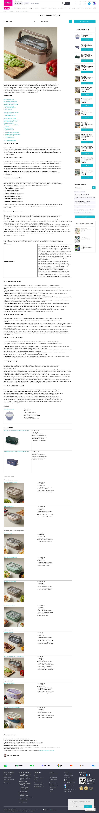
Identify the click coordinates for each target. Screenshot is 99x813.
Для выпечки (71, 8)
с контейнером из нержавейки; (12, 134)
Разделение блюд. (9, 106)
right (94, 7)
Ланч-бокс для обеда (9, 683)
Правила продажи (53, 782)
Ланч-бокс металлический (10, 557)
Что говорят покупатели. (10, 140)
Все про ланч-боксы (85, 238)
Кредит (35, 779)
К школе (6, 8)
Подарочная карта (38, 784)
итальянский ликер (89, 209)
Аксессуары (88, 8)
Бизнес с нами (52, 781)
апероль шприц (77, 212)
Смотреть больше (23, 802)
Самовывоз (6, 781)
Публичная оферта (53, 787)
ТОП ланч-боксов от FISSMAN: (11, 124)
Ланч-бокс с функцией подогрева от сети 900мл (86, 45)
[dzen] (89, 775)
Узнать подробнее (74, 806)
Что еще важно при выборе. (11, 121)
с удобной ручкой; (9, 135)
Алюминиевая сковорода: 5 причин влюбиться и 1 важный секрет (82, 202)
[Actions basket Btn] (85, 4)
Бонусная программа (38, 777)
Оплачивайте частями (39, 786)
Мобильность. (8, 109)
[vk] (80, 775)
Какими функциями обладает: (11, 104)
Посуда (30, 8)
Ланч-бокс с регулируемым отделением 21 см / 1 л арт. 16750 (87, 77)
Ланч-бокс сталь (8, 533)
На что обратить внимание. (10, 101)
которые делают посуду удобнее (81, 194)
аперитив (82, 209)
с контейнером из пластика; (12, 132)
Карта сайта (67, 791)
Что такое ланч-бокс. (9, 99)
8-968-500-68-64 (23, 791)
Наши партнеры (37, 788)
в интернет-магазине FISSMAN (46, 750)
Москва (76, 0)
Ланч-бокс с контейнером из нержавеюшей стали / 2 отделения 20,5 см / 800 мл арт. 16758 (87, 171)
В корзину (87, 39)
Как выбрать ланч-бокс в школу (86, 248)
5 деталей (83, 191)
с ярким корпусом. (9, 137)
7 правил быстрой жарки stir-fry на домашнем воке (84, 198)
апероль (76, 209)
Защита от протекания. (10, 107)
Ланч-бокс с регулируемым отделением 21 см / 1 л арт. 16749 (87, 66)
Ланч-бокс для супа (9, 409)
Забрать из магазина (18, 0)
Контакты (36, 774)
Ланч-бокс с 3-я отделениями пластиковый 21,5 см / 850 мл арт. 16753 (87, 111)
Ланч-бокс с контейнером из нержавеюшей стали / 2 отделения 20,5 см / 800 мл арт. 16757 (87, 159)
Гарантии (36, 775)
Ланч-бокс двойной (9, 506)
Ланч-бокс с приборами (10, 581)
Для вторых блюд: (9, 129)
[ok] (83, 775)
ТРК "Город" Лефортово (25, 774)
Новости (51, 775)
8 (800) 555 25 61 (83, 0)
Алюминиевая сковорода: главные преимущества (82, 206)
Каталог (19, 3)
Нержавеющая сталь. (10, 115)
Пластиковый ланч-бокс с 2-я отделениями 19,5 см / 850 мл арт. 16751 (86, 88)
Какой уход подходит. (9, 123)
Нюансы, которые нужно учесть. (12, 120)
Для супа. (7, 126)
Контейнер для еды (8, 632)
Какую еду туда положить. (10, 102)
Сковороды (37, 8)
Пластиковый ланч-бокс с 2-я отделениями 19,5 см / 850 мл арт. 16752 (86, 100)
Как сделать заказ (8, 775)
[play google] (53, 810)
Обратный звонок (69, 779)
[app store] (45, 810)
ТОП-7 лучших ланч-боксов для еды (87, 230)
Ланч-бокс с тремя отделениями (12, 707)
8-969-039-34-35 (23, 799)
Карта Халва (37, 781)
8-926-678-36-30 (23, 781)
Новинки (24, 8)
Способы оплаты (7, 777)
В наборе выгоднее (15, 8)
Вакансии (51, 789)
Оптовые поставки (53, 779)
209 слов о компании (53, 774)
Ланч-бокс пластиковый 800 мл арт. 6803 (86, 35)
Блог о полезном (53, 777)
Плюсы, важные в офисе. (10, 118)
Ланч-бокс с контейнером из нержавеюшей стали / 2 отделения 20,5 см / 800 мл (87, 147)
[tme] (86, 775)
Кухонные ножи (52, 8)
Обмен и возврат (7, 782)
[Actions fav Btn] (80, 4)
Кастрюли (44, 8)
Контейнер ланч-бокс (9, 605)
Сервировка (80, 8)
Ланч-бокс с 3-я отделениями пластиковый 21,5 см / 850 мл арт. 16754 (87, 124)
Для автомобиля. (9, 128)
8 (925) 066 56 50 (68, 777)
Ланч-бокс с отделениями (10, 482)
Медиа (50, 791)
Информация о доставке (9, 779)
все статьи (76, 191)
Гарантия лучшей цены (39, 782)
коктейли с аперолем (87, 212)
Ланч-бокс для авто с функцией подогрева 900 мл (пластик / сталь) (86, 55)
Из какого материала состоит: (11, 112)
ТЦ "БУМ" (22, 794)
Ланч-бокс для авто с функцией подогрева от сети (16, 430)
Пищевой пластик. (9, 113)
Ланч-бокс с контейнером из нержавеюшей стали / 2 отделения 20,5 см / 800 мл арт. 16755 (87, 136)
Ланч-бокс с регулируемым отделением (14, 656)
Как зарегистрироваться (9, 774)
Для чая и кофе (62, 8)
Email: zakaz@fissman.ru (69, 782)
